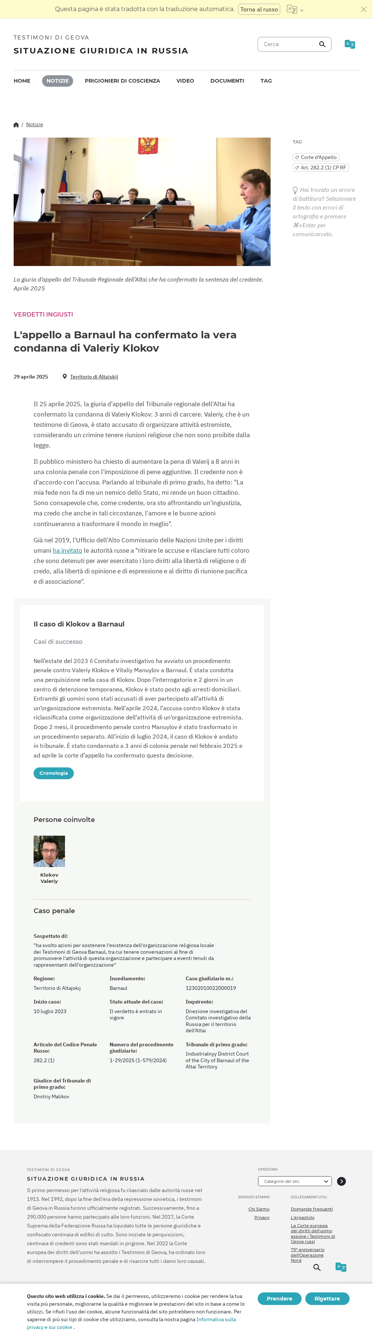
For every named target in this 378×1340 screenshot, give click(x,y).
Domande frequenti (312, 1209)
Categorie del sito (281, 1181)
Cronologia (53, 773)
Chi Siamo (258, 1209)
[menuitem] (22, 81)
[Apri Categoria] (341, 1181)
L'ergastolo (303, 1217)
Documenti (227, 80)
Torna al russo (259, 9)
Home (22, 80)
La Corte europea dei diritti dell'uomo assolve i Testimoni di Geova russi (313, 1233)
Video (185, 80)
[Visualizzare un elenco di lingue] (295, 9)
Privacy (261, 1217)
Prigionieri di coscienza (122, 80)
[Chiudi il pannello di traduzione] (364, 9)
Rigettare (327, 1298)
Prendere (279, 1298)
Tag (266, 80)
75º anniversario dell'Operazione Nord (307, 1255)
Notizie (58, 80)
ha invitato (67, 550)
